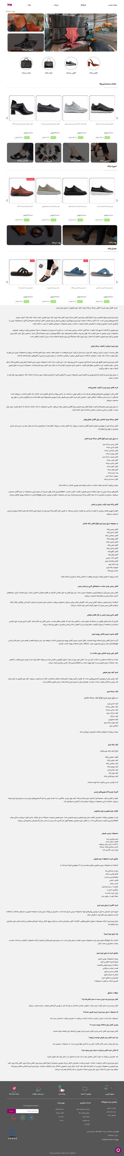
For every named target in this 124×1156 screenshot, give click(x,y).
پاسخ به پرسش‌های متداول (83, 1109)
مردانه (56, 5)
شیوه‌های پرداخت (111, 1115)
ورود (13, 11)
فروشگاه (83, 5)
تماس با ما (60, 1117)
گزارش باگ (87, 1124)
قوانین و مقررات (59, 1113)
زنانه (29, 5)
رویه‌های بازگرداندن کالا (84, 1113)
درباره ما (61, 1120)
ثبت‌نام (8, 11)
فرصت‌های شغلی (59, 1109)
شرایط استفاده (86, 1117)
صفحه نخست (112, 5)
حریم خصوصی (86, 1120)
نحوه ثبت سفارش (111, 1108)
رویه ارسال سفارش (111, 1112)
